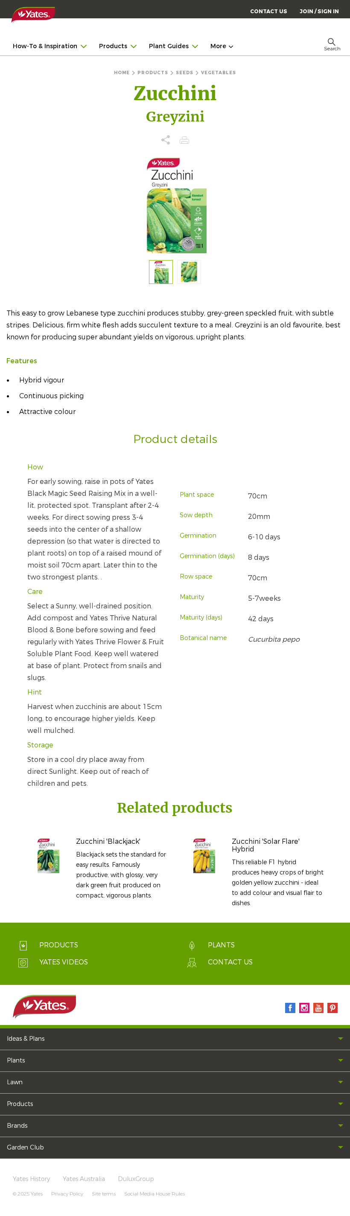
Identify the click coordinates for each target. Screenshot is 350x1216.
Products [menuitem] (113, 46)
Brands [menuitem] (17, 1126)
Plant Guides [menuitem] (169, 46)
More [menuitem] (218, 46)
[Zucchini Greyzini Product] (189, 272)
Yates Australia (84, 1179)
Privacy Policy (67, 1193)
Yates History (31, 1179)
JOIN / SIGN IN (319, 11)
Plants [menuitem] (16, 1061)
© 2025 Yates (28, 1193)
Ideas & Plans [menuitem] (25, 1039)
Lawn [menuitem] (15, 1082)
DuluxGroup (136, 1179)
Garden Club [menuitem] (25, 1148)
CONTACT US (268, 11)
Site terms (104, 1193)
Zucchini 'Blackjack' (108, 841)
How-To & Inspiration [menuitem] (45, 46)
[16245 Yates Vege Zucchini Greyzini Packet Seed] (161, 272)
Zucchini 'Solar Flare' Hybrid (266, 845)
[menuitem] (319, 11)
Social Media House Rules (154, 1193)
